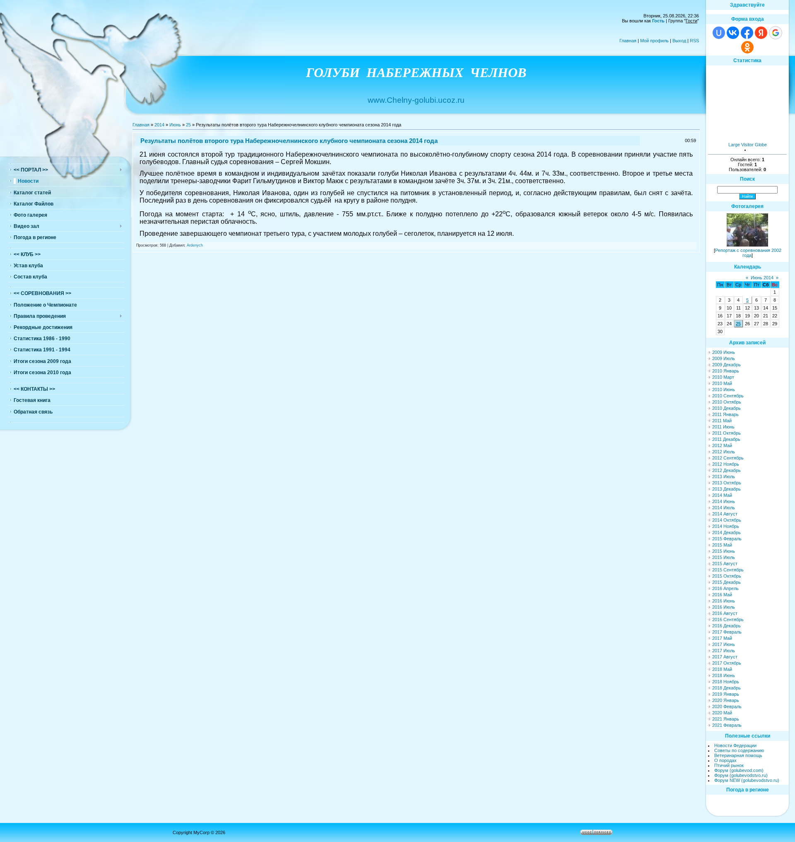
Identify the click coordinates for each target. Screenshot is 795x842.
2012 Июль (723, 451)
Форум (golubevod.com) (739, 770)
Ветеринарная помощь (738, 755)
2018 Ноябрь (725, 681)
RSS (694, 40)
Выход (679, 40)
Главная (627, 40)
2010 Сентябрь (728, 395)
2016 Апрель (725, 588)
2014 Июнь (723, 501)
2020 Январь (725, 700)
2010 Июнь (723, 389)
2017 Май (722, 638)
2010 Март (723, 377)
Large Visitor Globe (747, 144)
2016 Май (722, 594)
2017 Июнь (723, 644)
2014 (159, 124)
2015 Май (722, 544)
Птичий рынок (729, 765)
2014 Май (722, 495)
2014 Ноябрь (725, 526)
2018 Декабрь (726, 687)
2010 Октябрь (726, 401)
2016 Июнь (723, 600)
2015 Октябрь (726, 575)
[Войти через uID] (719, 33)
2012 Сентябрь (728, 457)
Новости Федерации (735, 745)
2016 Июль (723, 607)
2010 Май (722, 383)
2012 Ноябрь (725, 464)
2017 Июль (723, 650)
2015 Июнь (723, 551)
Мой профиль (654, 40)
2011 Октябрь (726, 433)
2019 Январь (725, 694)
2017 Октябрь (726, 663)
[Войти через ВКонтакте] (733, 33)
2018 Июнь (723, 675)
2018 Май (722, 669)
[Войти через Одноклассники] (747, 47)
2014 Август (724, 513)
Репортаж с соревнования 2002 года (748, 253)
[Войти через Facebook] (747, 33)
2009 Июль (723, 358)
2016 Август (724, 613)
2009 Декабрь (726, 364)
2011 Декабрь (726, 439)
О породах (725, 760)
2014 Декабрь (726, 532)
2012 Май (722, 445)
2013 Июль (723, 476)
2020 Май (722, 712)
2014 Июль (723, 507)
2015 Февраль (727, 538)
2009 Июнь (723, 352)
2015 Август (724, 563)
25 (188, 124)
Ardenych (195, 245)
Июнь (175, 124)
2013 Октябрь (726, 482)
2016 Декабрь (726, 625)
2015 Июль (723, 557)
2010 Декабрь (726, 408)
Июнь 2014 (762, 277)
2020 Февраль (727, 706)
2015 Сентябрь (728, 569)
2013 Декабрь (726, 488)
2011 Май (722, 420)
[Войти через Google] (775, 32)
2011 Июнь (723, 426)
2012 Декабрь (726, 470)
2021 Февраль (727, 725)
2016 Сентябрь (728, 619)
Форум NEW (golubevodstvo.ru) (746, 780)
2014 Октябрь (726, 520)
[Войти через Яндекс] (761, 33)
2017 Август (724, 656)
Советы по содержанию (739, 750)
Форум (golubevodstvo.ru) (741, 775)
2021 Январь (725, 718)
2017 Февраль (727, 631)
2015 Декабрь (726, 582)
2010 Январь (725, 370)
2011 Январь (725, 414)
